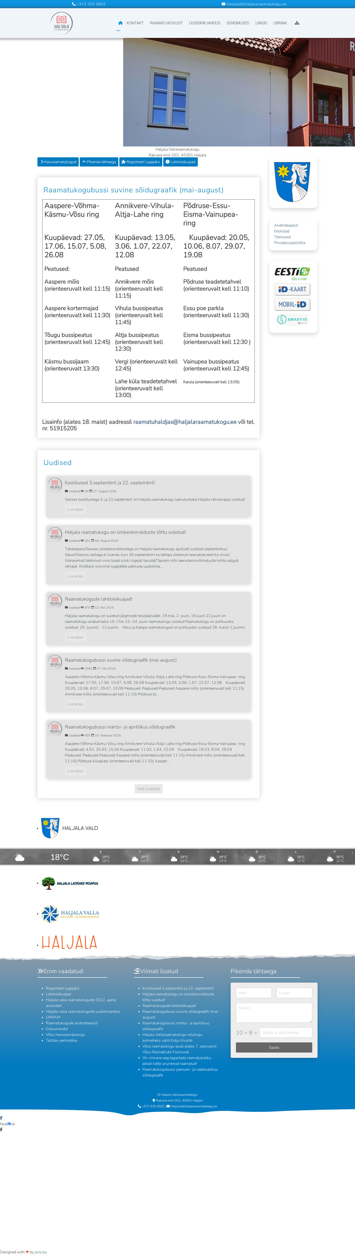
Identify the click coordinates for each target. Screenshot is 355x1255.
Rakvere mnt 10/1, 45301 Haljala (179, 1100)
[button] (344, 1244)
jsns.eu (41, 1252)
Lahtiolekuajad (182, 162)
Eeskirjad (281, 231)
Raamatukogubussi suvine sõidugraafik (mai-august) (133, 190)
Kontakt (135, 23)
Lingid (261, 23)
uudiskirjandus (204, 23)
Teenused (282, 237)
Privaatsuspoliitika (289, 242)
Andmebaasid (286, 225)
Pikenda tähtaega (101, 162)
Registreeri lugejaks (143, 162)
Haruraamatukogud (60, 162)
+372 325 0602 (91, 4)
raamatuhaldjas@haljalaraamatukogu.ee (185, 422)
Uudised (57, 463)
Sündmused (238, 23)
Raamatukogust (166, 23)
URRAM (280, 23)
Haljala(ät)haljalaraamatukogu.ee (257, 4)
